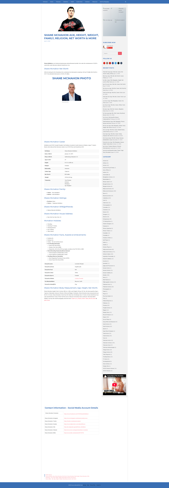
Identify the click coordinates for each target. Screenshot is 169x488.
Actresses (45, 1)
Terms (88, 485)
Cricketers (87, 1)
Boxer (104, 193)
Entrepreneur (106, 219)
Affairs (104, 163)
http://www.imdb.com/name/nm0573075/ (74, 432)
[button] (125, 2)
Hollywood (94, 1)
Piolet (104, 291)
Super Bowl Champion (108, 331)
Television (58, 1)
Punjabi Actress (106, 307)
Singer (104, 317)
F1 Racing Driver (107, 221)
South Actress (106, 326)
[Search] (120, 53)
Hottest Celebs (106, 254)
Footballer (105, 233)
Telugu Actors (106, 349)
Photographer (106, 289)
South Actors (79, 1)
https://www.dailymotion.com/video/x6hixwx (74, 424)
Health (72, 1)
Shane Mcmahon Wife (84, 476)
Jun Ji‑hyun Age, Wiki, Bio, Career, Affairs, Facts (114, 105)
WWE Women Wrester (108, 368)
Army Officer (106, 170)
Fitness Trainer (106, 230)
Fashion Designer (107, 223)
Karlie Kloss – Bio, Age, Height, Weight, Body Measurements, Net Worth (61, 477)
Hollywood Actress (107, 251)
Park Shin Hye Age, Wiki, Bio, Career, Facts (113, 96)
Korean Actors (106, 268)
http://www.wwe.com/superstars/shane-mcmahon (76, 430)
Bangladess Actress (107, 177)
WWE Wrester (49, 474)
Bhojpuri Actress (107, 186)
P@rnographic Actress (108, 282)
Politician (105, 303)
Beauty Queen (106, 181)
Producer (105, 305)
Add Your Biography (104, 1)
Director (105, 216)
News (104, 277)
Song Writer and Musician (109, 321)
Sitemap (84, 485)
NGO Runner (106, 279)
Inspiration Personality (108, 256)
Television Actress (107, 342)
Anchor (104, 165)
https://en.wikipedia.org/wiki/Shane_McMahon (75, 427)
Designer (105, 214)
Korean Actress (106, 270)
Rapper (104, 310)
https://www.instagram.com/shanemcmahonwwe (75, 418)
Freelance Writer (107, 237)
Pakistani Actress (107, 286)
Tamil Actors (106, 333)
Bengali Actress (106, 184)
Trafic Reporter (106, 354)
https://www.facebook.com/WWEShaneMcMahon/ (76, 414)
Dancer (104, 212)
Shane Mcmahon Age (50, 476)
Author (104, 172)
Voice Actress (106, 363)
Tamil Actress (106, 335)
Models (104, 275)
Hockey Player (106, 247)
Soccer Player (106, 319)
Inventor (105, 261)
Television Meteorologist (109, 347)
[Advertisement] (71, 53)
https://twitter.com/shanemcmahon (72, 421)
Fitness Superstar (107, 228)
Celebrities (65, 1)
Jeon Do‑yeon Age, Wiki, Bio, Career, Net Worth (114, 84)
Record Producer (107, 314)
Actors (51, 1)
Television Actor (107, 340)
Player (104, 293)
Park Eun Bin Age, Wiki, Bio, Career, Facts (113, 92)
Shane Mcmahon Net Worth (61, 476)
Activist (105, 160)
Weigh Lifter (106, 366)
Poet (104, 298)
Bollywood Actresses (108, 191)
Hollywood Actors (107, 249)
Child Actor (105, 202)
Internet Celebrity (107, 258)
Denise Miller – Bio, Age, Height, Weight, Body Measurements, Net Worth (61, 478)
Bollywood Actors (107, 188)
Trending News (106, 356)
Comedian (105, 207)
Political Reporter (107, 300)
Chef (104, 200)
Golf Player (105, 240)
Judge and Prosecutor (108, 265)
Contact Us (98, 485)
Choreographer (106, 205)
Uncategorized (106, 361)
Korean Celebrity (107, 272)
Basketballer (106, 179)
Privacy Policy (93, 485)
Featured (105, 226)
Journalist (105, 263)
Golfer (104, 242)
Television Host (106, 345)
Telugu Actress (106, 352)
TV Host (105, 359)
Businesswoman (107, 195)
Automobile (105, 174)
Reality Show (106, 312)
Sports (104, 328)
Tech (104, 338)
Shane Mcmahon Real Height (73, 476)
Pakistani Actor (106, 284)
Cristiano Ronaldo (79, 278)
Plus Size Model (106, 296)
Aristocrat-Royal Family (108, 167)
